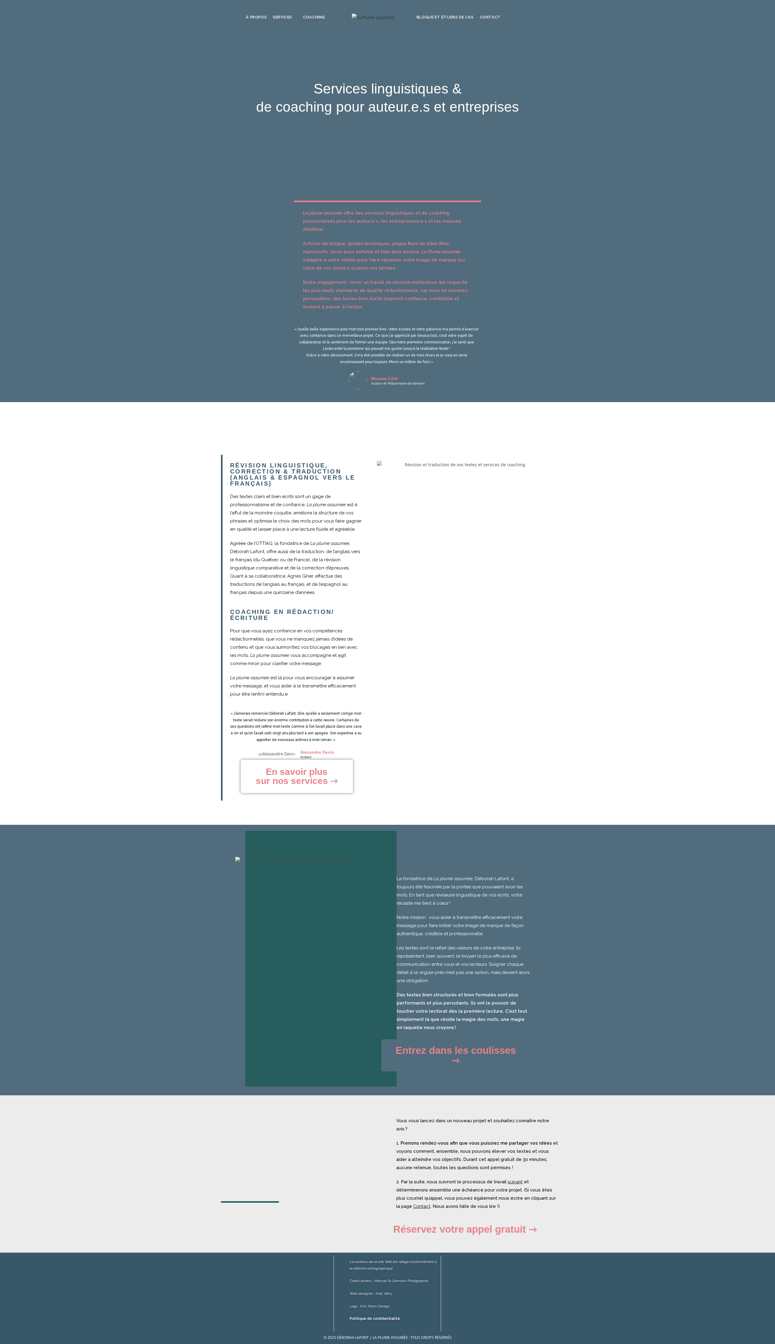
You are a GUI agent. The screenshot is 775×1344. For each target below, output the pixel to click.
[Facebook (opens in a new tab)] (546, 17)
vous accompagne (291, 655)
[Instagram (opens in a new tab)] (554, 17)
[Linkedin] (296, 1293)
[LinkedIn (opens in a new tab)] (562, 17)
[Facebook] (263, 1293)
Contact (421, 1206)
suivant (515, 1182)
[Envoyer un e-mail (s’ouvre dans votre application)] (569, 17)
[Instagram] (280, 1293)
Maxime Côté (384, 378)
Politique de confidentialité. (375, 1318)
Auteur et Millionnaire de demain (398, 383)
